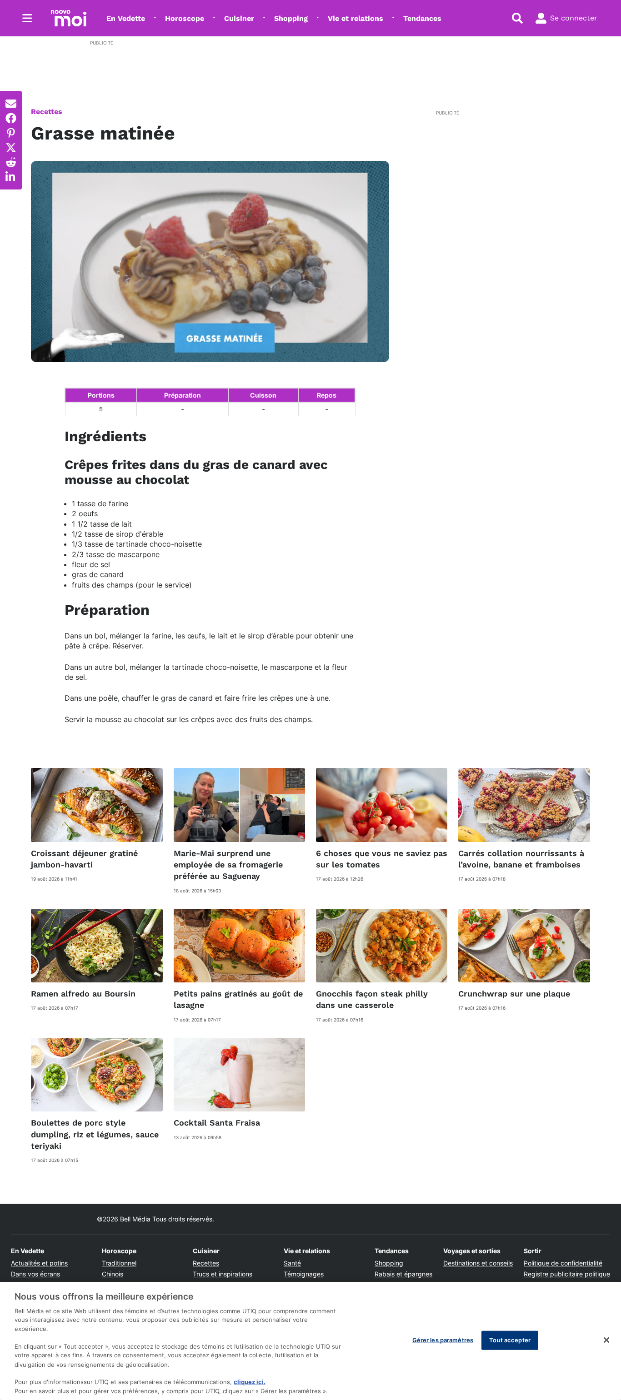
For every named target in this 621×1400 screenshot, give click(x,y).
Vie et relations (355, 18)
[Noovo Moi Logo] (68, 18)
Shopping (291, 18)
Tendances (422, 18)
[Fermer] (606, 1340)
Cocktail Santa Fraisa (217, 1122)
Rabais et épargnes (403, 1274)
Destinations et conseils (478, 1263)
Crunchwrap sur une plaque (514, 993)
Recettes (46, 111)
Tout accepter (510, 1340)
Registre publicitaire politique (567, 1274)
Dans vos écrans (35, 1274)
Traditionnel (119, 1263)
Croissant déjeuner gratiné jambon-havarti (84, 858)
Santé (292, 1263)
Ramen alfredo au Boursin (83, 993)
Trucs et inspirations (222, 1274)
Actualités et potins (39, 1263)
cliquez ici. (249, 1381)
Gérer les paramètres (443, 1340)
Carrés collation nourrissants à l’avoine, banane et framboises (521, 858)
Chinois (112, 1274)
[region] (310, 1341)
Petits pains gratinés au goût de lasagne (238, 999)
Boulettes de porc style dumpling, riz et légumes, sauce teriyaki (95, 1134)
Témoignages (304, 1274)
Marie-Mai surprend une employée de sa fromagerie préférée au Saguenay (228, 864)
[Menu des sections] (27, 18)
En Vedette (125, 18)
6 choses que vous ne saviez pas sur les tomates (381, 858)
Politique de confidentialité (563, 1263)
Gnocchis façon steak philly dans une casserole (372, 999)
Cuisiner (239, 18)
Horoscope (184, 18)
